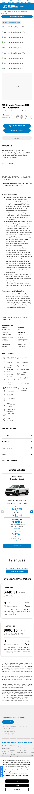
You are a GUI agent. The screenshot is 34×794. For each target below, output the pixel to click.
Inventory (6, 742)
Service (13, 742)
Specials (27, 742)
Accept (17, 781)
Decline (17, 785)
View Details (17, 546)
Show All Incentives (17, 571)
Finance (20, 742)
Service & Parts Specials (12, 752)
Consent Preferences (1, 772)
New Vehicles (5, 746)
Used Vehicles (6, 748)
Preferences (17, 789)
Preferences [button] (25, 775)
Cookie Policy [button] (14, 773)
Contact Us (9, 722)
